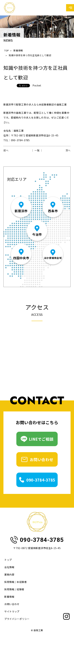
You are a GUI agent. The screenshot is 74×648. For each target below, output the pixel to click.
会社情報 (9, 567)
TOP (6, 50)
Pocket (37, 85)
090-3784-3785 (40, 480)
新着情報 (18, 50)
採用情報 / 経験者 (14, 589)
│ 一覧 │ (37, 150)
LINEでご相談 (41, 439)
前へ (5, 150)
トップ (8, 559)
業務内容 (9, 574)
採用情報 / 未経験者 (15, 582)
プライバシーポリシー (17, 619)
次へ (68, 150)
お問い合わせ (41, 459)
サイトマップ (11, 611)
